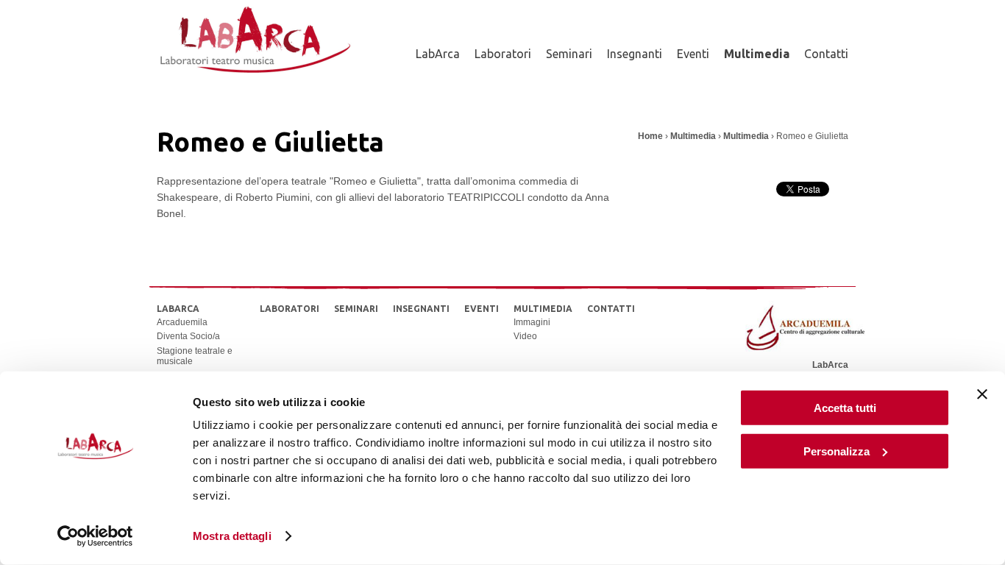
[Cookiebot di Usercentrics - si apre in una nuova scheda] (95, 536)
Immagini (532, 322)
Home (650, 136)
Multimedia (756, 54)
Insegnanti (634, 54)
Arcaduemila (182, 322)
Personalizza (836, 450)
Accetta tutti (845, 408)
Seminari (569, 54)
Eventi (693, 54)
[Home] (254, 83)
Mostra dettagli (232, 536)
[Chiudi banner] (982, 394)
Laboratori (503, 54)
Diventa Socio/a (188, 336)
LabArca (438, 54)
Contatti (826, 54)
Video (525, 336)
